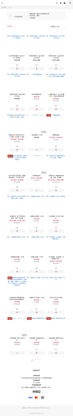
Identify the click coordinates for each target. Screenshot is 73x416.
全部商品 (3, 7)
